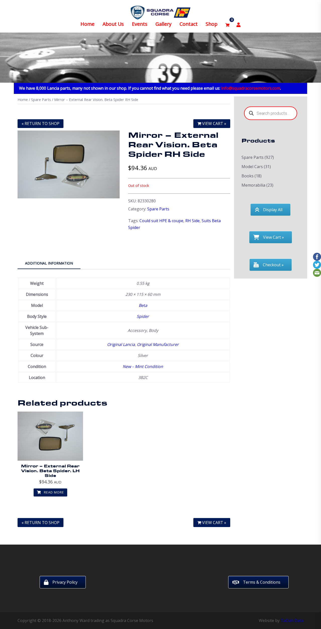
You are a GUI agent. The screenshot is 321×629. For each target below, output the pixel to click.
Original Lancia (121, 344)
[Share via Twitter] (317, 264)
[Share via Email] (317, 272)
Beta (143, 305)
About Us (113, 24)
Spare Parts (41, 99)
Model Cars (252, 166)
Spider (143, 316)
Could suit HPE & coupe (161, 220)
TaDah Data (292, 620)
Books (248, 176)
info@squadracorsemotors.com (250, 88)
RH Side (192, 220)
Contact (189, 24)
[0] (227, 24)
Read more (53, 492)
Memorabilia (253, 185)
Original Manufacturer (158, 344)
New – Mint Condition (143, 366)
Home (88, 24)
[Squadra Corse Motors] (160, 12)
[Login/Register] (238, 24)
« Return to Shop (40, 123)
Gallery (163, 24)
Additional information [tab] (49, 263)
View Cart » (213, 123)
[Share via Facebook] (317, 256)
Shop (211, 24)
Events (139, 24)
